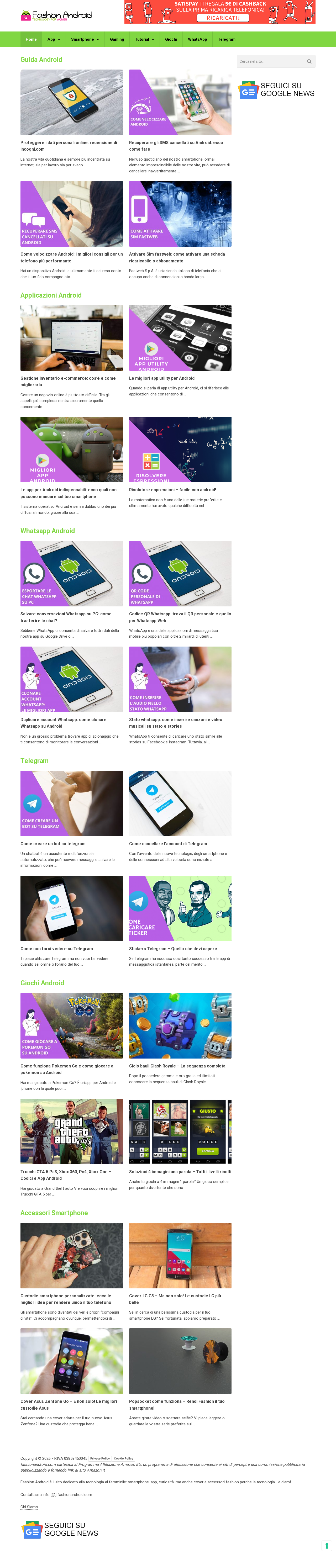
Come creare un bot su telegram (53, 843)
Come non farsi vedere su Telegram (56, 948)
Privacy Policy (100, 1458)
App (51, 39)
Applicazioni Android (51, 295)
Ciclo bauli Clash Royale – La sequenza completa (177, 1066)
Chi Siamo (29, 1507)
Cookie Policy (123, 1458)
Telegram (226, 39)
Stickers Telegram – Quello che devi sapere (173, 948)
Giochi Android (42, 983)
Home (31, 39)
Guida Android (41, 60)
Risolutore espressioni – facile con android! (172, 489)
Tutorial (142, 39)
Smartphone (82, 39)
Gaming (117, 39)
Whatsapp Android (47, 531)
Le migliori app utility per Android (162, 378)
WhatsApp (197, 39)
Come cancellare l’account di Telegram (168, 843)
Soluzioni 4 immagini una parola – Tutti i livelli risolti (180, 1171)
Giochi (171, 39)
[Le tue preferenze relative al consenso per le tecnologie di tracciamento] (327, 1546)
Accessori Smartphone (54, 1213)
